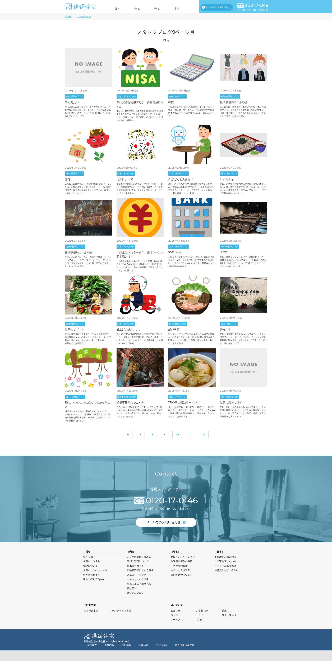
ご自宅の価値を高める (139, 556)
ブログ (200, 619)
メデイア (175, 619)
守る (157, 8)
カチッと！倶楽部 (180, 570)
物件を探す (89, 556)
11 (191, 434)
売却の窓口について (138, 561)
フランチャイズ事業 (120, 610)
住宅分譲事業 (91, 610)
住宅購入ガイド (91, 574)
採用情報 (126, 645)
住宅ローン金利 (91, 561)
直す (177, 8)
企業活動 (143, 645)
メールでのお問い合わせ (218, 7)
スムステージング (136, 574)
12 (203, 434)
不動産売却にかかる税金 (140, 570)
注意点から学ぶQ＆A (226, 570)
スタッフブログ (84, 16)
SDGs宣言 (162, 645)
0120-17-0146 (256, 5)
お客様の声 (202, 610)
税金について (90, 565)
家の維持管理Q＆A (181, 574)
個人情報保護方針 (184, 645)
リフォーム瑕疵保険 (225, 565)
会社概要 (92, 645)
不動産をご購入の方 (225, 556)
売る (137, 8)
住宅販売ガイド (135, 565)
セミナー (201, 615)
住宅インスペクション (95, 570)
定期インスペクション (183, 556)
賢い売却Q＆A (135, 592)
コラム (174, 615)
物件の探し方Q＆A (93, 579)
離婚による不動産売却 (139, 583)
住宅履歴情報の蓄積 (181, 561)
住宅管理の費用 (179, 565)
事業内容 (109, 645)
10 (177, 434)
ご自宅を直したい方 (225, 561)
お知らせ (175, 610)
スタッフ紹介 (229, 615)
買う (117, 8)
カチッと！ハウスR (137, 579)
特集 (224, 610)
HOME (68, 16)
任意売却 (132, 588)
